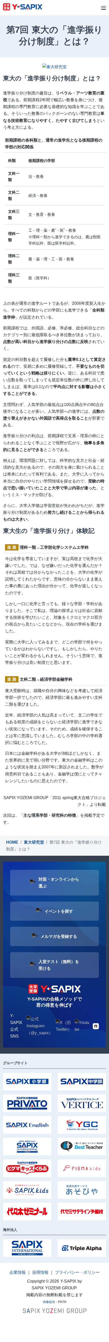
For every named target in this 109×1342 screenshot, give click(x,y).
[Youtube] (82, 1026)
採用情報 (40, 1272)
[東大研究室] (54, 66)
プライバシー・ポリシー (77, 1272)
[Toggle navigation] (103, 8)
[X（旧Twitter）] (64, 1026)
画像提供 (49, 1302)
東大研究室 (34, 842)
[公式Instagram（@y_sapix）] (40, 1026)
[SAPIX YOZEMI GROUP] (54, 1310)
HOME (12, 842)
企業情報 (17, 1272)
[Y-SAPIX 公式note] (96, 1025)
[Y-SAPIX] (22, 8)
